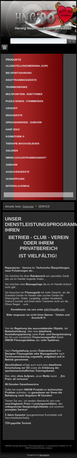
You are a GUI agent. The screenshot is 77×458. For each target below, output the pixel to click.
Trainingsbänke (16, 87)
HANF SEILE (13, 129)
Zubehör (12, 164)
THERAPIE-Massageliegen (22, 143)
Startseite (28, 206)
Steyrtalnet (44, 455)
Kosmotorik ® (15, 136)
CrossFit (12, 108)
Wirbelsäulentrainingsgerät (26, 157)
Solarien (12, 150)
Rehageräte (14, 115)
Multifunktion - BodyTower (24, 94)
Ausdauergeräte (17, 172)
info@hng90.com (54, 309)
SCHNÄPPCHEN (15, 179)
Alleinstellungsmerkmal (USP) (27, 66)
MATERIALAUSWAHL (18, 186)
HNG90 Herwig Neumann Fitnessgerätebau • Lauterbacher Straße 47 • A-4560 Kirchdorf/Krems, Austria (38, 447)
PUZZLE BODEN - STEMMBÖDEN (24, 101)
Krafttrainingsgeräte (21, 80)
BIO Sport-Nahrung (19, 73)
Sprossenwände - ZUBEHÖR (24, 122)
